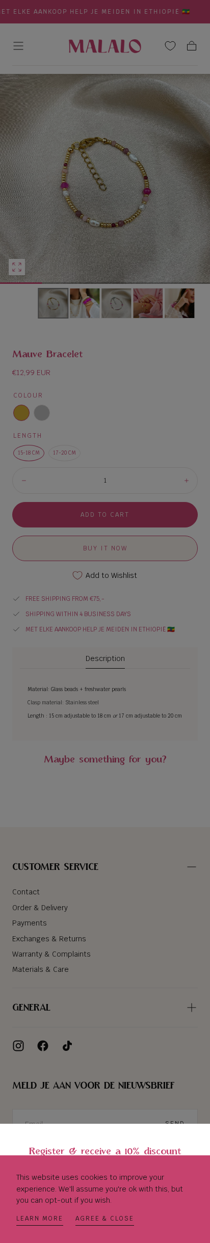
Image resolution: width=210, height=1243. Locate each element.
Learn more (39, 1218)
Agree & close (104, 1218)
